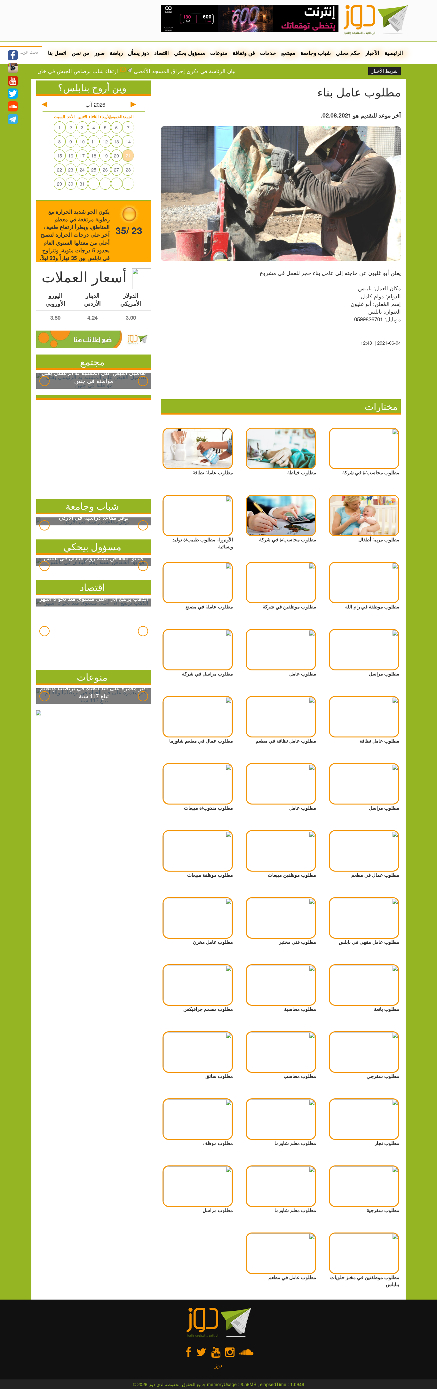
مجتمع (288, 53)
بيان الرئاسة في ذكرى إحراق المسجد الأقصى (208, 71)
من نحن (81, 53)
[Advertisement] (93, 447)
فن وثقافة (244, 53)
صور (100, 53)
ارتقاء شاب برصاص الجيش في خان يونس (94, 71)
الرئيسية (394, 53)
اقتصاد (161, 53)
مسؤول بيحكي (92, 546)
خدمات (268, 53)
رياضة (116, 53)
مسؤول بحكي (189, 53)
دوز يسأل (138, 53)
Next (143, 381)
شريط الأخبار (384, 71)
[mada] (249, 16)
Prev (44, 381)
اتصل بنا (57, 53)
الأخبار (372, 53)
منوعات (218, 53)
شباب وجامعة (315, 53)
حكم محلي (348, 53)
